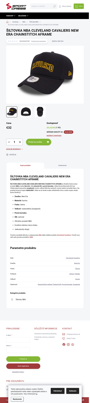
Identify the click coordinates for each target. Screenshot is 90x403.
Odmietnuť (57, 391)
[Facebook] (64, 344)
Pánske (77, 274)
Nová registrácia (23, 366)
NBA (40, 235)
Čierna (77, 269)
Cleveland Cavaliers (73, 258)
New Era (77, 263)
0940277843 (71, 338)
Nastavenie (17, 399)
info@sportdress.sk (73, 334)
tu (36, 394)
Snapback (76, 284)
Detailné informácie (13, 149)
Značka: (57, 41)
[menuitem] (11, 15)
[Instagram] (68, 344)
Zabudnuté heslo (18, 372)
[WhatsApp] (72, 344)
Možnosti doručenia (54, 135)
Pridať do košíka (35, 142)
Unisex (71, 274)
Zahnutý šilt (57, 284)
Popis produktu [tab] (25, 165)
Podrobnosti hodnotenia (38, 41)
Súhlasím (72, 391)
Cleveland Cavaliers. (64, 235)
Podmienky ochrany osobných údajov (44, 338)
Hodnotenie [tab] (62, 165)
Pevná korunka (67, 284)
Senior (77, 279)
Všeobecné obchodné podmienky (45, 334)
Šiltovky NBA (21, 299)
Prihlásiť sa (23, 359)
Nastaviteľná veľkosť (45, 284)
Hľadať (54, 6)
